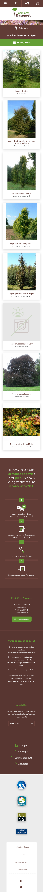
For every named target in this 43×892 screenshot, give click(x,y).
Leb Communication (22, 862)
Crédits (22, 854)
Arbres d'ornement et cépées (23, 35)
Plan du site (23, 870)
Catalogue (23, 28)
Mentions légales (23, 847)
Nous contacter (23, 619)
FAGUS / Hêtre (23, 42)
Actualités (23, 764)
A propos (23, 745)
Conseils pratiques (23, 757)
